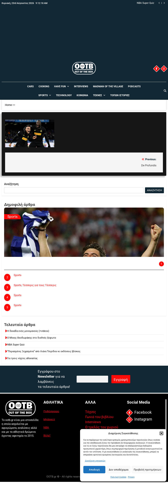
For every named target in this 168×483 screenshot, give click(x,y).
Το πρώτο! (20, 309)
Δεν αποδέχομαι (118, 469)
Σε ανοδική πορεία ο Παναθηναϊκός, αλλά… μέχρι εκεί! (46, 289)
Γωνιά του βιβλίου (99, 417)
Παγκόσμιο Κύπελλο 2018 (29, 279)
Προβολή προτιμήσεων (147, 469)
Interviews (81, 86)
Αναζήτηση (11, 184)
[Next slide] (164, 3)
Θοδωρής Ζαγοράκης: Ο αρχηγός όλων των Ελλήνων (52, 259)
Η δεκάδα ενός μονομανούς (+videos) (28, 331)
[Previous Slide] (159, 3)
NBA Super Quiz (15, 344)
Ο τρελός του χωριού (101, 427)
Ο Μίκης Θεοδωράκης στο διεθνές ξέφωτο (31, 337)
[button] (161, 433)
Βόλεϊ (46, 435)
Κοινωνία (82, 95)
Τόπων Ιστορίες (120, 95)
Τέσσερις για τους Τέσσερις (39, 285)
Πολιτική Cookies (118, 477)
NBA (46, 427)
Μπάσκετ (49, 419)
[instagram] (163, 68)
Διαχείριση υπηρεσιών (95, 461)
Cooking (44, 86)
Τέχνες (97, 95)
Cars (30, 86)
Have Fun (60, 86)
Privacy (131, 477)
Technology (64, 95)
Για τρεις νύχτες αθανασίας (22, 358)
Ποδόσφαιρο (51, 411)
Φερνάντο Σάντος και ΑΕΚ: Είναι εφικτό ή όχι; (41, 299)
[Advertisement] (84, 37)
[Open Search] (165, 90)
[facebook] (156, 68)
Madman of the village (108, 86)
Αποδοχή (94, 469)
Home (8, 104)
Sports (43, 95)
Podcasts (134, 86)
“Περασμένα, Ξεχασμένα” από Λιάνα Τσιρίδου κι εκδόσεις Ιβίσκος (122, 3)
